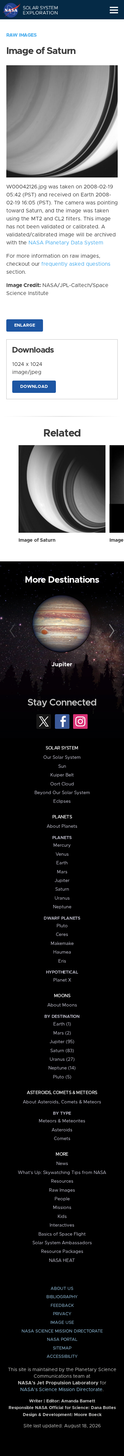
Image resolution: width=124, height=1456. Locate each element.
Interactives (62, 1225)
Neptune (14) (62, 1068)
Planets (62, 817)
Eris (62, 961)
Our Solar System (62, 757)
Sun (62, 766)
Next (110, 631)
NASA (9, 10)
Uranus (62, 898)
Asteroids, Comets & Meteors (62, 1092)
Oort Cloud (62, 784)
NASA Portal (62, 1339)
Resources (62, 1181)
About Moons (62, 1005)
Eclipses (62, 801)
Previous (13, 631)
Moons (62, 996)
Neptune (62, 907)
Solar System (62, 748)
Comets (62, 1138)
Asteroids (62, 1130)
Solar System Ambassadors (62, 1243)
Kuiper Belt (62, 775)
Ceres (62, 934)
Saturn (62, 889)
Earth (62, 863)
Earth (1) (62, 1024)
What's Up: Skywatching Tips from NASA (62, 1172)
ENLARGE (24, 325)
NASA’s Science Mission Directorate (61, 1389)
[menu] (113, 10)
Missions (62, 1207)
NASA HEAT (62, 1260)
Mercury (62, 845)
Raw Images (21, 35)
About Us (62, 1289)
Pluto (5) (62, 1077)
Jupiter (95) (62, 1041)
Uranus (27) (62, 1059)
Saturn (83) (62, 1050)
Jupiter (62, 665)
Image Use (62, 1322)
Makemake (62, 943)
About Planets (62, 826)
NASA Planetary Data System (65, 242)
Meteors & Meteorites (62, 1121)
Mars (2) (62, 1033)
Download (34, 387)
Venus (62, 854)
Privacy (62, 1314)
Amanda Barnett (78, 1401)
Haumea (62, 952)
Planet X (62, 980)
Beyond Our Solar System (62, 792)
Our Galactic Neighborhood (36, 25)
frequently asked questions (75, 264)
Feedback (62, 1306)
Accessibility (62, 1356)
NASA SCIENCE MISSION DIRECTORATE (62, 1331)
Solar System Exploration (36, 10)
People (62, 1199)
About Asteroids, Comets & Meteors (62, 1102)
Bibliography (62, 1297)
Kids (62, 1216)
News (62, 1163)
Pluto (62, 926)
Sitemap (62, 1348)
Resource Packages (62, 1251)
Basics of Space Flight (62, 1234)
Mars (62, 872)
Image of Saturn (37, 540)
